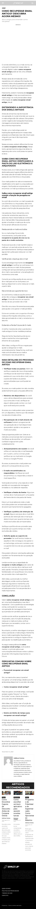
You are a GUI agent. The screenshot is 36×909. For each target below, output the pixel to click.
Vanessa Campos (16, 818)
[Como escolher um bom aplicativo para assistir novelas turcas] (18, 793)
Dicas (3, 8)
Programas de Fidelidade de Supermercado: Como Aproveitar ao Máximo (29, 810)
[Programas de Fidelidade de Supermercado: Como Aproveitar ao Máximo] (29, 793)
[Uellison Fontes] (8, 766)
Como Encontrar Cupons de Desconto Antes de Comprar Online (6, 808)
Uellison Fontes (19, 758)
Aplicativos (16, 797)
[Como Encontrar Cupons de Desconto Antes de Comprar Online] (6, 793)
